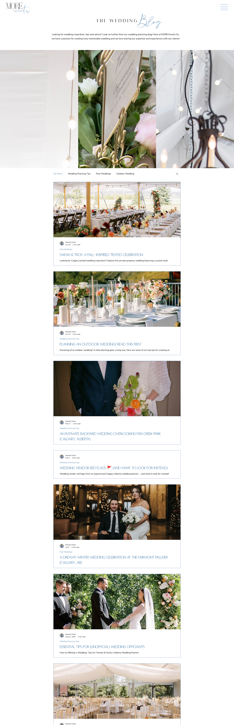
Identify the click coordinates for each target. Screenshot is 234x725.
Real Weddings (103, 173)
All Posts (57, 173)
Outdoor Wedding (125, 173)
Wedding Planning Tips (79, 173)
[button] (224, 7)
